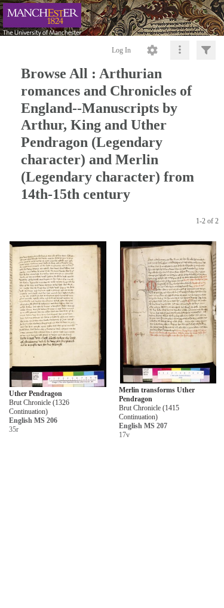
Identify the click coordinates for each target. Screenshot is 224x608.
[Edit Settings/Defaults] (152, 50)
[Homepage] (112, 18)
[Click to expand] (206, 50)
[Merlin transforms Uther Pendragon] (168, 313)
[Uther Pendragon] (58, 315)
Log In (121, 50)
